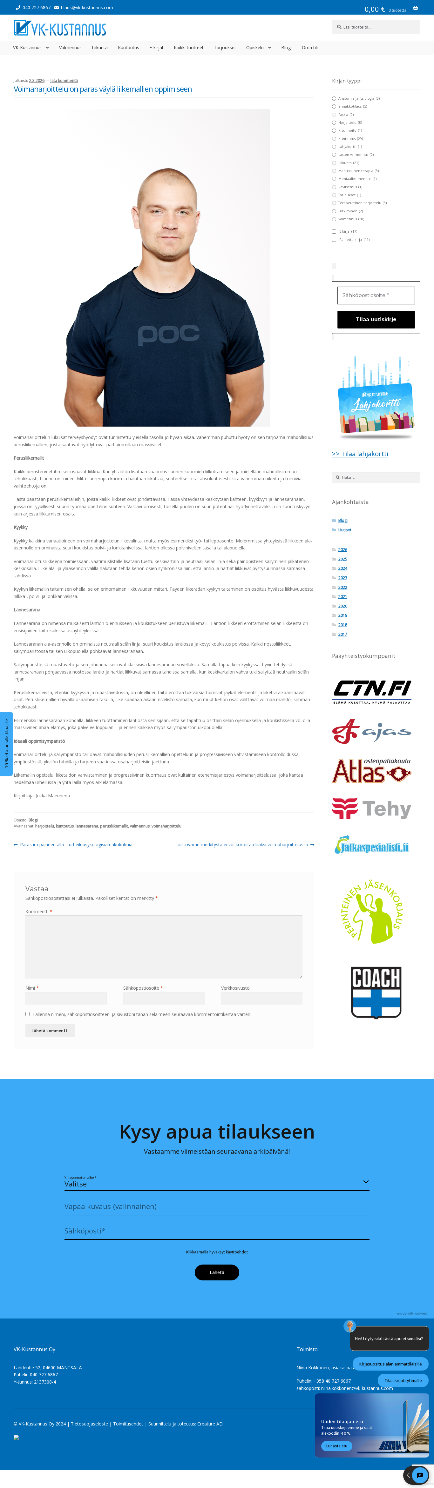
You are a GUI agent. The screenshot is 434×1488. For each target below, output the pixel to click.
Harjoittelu (350, 122)
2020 (342, 606)
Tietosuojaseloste (89, 1424)
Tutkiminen (350, 211)
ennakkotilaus (352, 106)
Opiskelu (255, 47)
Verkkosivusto (235, 988)
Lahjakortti (350, 146)
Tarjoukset (225, 47)
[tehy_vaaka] (376, 808)
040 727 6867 (37, 7)
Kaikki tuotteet (189, 47)
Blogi (286, 47)
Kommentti (38, 911)
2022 (342, 587)
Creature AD (210, 1424)
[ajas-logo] (376, 731)
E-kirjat (156, 47)
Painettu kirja (354, 239)
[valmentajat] (376, 992)
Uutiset (344, 530)
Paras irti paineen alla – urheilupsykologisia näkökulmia (76, 844)
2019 (342, 615)
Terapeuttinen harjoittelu (362, 203)
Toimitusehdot (128, 1424)
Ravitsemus (350, 187)
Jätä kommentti (64, 80)
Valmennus (70, 47)
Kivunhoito (350, 130)
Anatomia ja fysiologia (359, 98)
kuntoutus (65, 826)
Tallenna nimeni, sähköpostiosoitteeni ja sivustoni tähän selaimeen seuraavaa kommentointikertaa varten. (141, 1014)
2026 (342, 549)
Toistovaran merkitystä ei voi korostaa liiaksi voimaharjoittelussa (241, 844)
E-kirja (348, 231)
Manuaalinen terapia (358, 171)
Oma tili (310, 47)
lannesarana (87, 826)
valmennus (140, 826)
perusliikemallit (114, 826)
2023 (342, 578)
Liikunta (100, 47)
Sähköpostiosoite (143, 988)
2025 (342, 559)
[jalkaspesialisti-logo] (376, 845)
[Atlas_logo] (376, 771)
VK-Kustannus (27, 47)
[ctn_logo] (376, 693)
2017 (342, 634)
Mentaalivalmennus (357, 178)
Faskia (346, 114)
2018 (342, 625)
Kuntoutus (128, 47)
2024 (342, 568)
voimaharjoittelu (166, 826)
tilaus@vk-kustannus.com (87, 7)
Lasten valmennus (356, 154)
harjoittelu (44, 826)
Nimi (32, 988)
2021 (342, 596)
